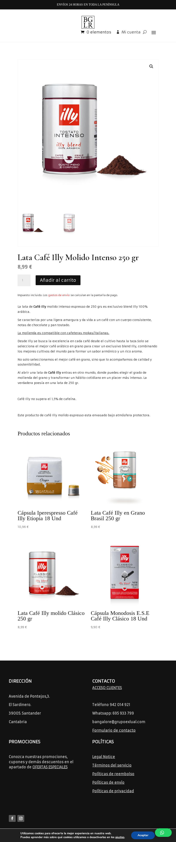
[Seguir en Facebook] (12, 818)
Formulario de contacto (114, 730)
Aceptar (143, 835)
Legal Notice (103, 757)
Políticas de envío (108, 782)
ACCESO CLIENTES (107, 688)
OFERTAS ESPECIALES (50, 767)
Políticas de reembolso (113, 774)
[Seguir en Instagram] (20, 818)
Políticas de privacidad (113, 791)
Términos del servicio (112, 765)
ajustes (119, 837)
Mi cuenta (131, 32)
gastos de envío (59, 295)
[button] (151, 66)
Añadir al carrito (58, 280)
